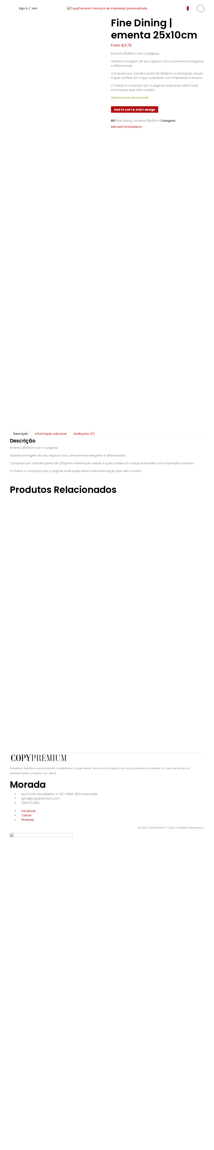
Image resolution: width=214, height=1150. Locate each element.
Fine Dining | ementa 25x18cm (79, 731)
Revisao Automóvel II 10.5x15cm (84, 518)
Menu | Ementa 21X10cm (66, 689)
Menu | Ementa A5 (52, 603)
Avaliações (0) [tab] (84, 434)
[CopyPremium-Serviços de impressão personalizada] (107, 8)
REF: (113, 121)
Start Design (44, 529)
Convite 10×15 (42, 561)
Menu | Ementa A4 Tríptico (71, 646)
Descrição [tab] (20, 434)
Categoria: (168, 121)
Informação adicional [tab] (50, 434)
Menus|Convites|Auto (126, 127)
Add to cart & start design (134, 109)
